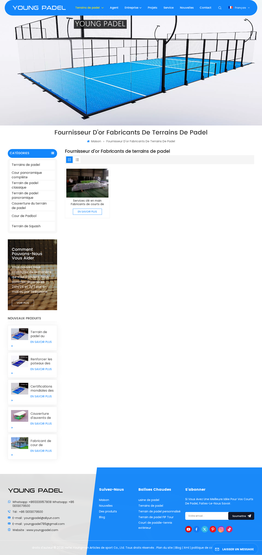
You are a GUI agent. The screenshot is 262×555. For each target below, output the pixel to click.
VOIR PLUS (23, 303)
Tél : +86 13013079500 (27, 512)
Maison (95, 141)
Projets (152, 8)
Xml (186, 548)
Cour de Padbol (24, 216)
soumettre (239, 516)
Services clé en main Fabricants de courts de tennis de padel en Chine (87, 202)
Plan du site (165, 548)
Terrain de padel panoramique (25, 195)
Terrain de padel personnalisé (159, 511)
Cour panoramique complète (27, 175)
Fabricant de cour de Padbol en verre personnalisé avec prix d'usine (40, 443)
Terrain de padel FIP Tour (156, 517)
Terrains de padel (88, 8)
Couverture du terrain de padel (29, 205)
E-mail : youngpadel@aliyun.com (36, 518)
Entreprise (131, 8)
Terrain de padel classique (25, 185)
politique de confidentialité (211, 548)
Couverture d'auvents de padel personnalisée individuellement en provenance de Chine (42, 416)
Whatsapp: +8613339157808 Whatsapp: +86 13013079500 (43, 504)
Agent (114, 8)
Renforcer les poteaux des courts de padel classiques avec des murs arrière (41, 361)
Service (169, 8)
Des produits (108, 511)
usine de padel (148, 500)
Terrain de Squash (26, 226)
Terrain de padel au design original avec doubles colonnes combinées (41, 334)
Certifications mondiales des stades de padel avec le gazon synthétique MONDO (42, 388)
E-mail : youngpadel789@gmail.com (38, 524)
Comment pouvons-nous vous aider (27, 254)
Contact (205, 8)
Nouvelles (187, 8)
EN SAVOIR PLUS (41, 342)
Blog (102, 517)
